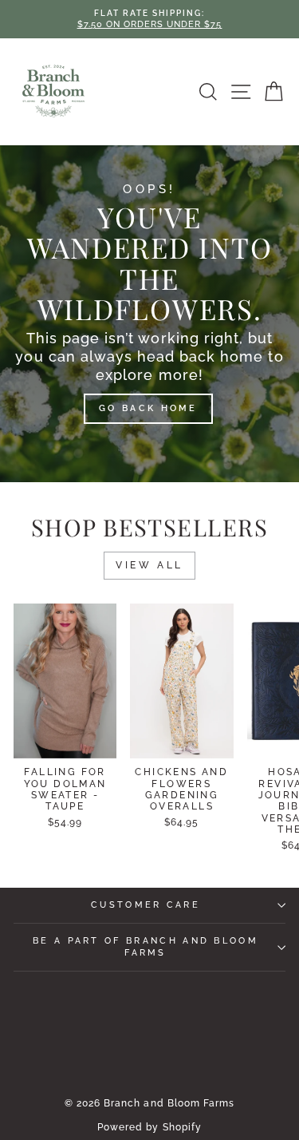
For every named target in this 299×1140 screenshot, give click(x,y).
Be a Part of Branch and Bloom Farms (145, 946)
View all (149, 565)
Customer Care (145, 905)
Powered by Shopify (149, 1127)
